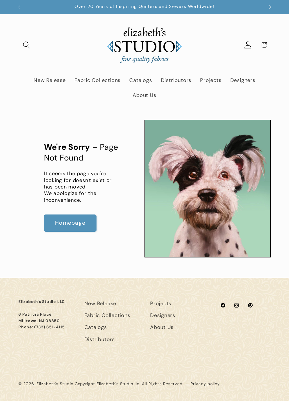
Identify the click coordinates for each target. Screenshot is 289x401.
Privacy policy (205, 383)
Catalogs (95, 327)
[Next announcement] (270, 7)
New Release (100, 303)
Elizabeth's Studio (54, 383)
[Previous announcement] (19, 7)
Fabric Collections (107, 315)
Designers (162, 315)
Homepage (70, 222)
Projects (160, 303)
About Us (162, 327)
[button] (26, 45)
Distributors (99, 339)
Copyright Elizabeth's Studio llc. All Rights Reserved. (129, 383)
